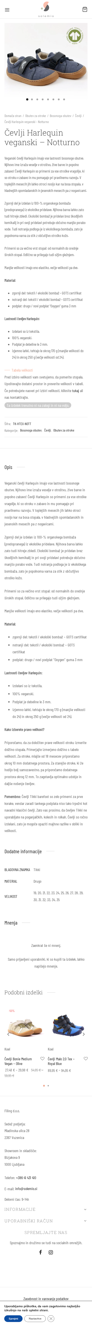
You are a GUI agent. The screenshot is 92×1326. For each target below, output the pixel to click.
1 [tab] (44, 1086)
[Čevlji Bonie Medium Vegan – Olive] (24, 1026)
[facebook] (40, 1252)
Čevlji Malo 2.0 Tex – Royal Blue (61, 1061)
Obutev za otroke (35, 115)
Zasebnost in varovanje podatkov (46, 1298)
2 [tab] (48, 1085)
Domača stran (12, 115)
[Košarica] (85, 9)
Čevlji (78, 115)
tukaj (75, 390)
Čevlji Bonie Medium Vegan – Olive (18, 1061)
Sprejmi (13, 1318)
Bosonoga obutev (60, 115)
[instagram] (50, 1252)
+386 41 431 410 (26, 1177)
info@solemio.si (26, 1188)
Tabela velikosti (22, 370)
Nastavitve (35, 1318)
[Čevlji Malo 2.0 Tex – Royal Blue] (68, 1026)
